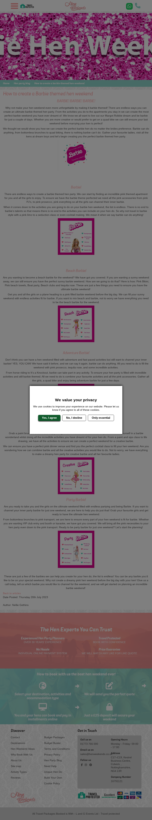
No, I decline (74, 417)
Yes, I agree (49, 417)
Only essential (101, 417)
